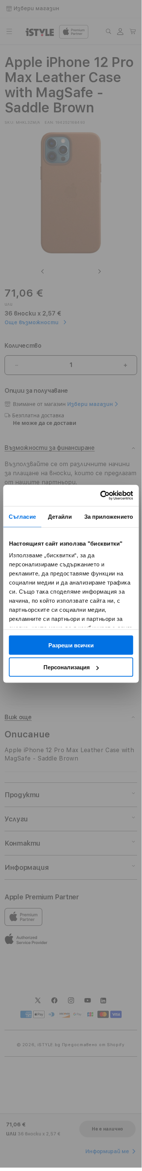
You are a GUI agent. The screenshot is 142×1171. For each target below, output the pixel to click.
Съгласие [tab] (22, 516)
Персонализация (66, 667)
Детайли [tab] (60, 516)
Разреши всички (71, 645)
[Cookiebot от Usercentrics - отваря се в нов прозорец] (101, 496)
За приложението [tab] (108, 516)
